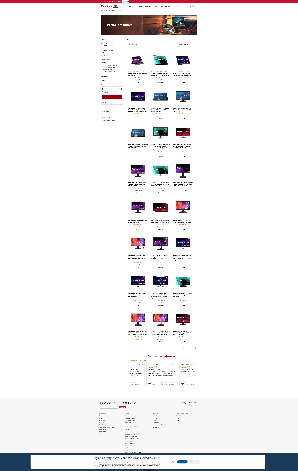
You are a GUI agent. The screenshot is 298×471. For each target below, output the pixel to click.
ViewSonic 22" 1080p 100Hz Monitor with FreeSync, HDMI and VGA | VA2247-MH (182, 333)
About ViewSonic (157, 416)
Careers (155, 420)
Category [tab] (103, 62)
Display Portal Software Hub (132, 438)
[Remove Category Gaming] (102, 50)
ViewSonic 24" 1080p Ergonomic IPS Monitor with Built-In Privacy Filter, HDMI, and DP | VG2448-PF (183, 184)
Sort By (180, 44)
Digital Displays (103, 431)
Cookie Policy (105, 459)
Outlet (155, 6)
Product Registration (130, 434)
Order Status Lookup (130, 420)
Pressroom (178, 420)
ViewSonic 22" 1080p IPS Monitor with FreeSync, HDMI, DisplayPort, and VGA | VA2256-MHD (182, 146)
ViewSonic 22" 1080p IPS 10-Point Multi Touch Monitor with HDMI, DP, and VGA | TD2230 (160, 110)
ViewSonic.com (104, 1)
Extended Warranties (130, 443)
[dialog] (149, 462)
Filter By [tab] (129, 40)
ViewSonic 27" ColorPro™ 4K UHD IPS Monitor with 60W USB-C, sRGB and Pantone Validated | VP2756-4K (137, 333)
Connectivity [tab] (104, 76)
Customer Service (129, 432)
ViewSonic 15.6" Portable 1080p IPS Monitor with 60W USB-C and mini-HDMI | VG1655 (137, 73)
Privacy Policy (99, 459)
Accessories (148, 6)
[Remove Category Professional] (102, 52)
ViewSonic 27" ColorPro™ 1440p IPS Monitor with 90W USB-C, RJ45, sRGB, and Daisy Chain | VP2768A (137, 257)
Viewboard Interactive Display (107, 427)
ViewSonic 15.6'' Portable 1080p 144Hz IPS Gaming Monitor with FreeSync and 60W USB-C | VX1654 (182, 73)
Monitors (131, 6)
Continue (122, 407)
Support (175, 6)
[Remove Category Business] (102, 45)
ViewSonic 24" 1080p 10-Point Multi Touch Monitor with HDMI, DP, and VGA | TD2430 (138, 146)
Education (113, 1)
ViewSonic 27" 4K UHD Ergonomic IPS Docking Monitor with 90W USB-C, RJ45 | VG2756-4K (138, 220)
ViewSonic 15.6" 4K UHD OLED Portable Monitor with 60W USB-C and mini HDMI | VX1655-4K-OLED (160, 73)
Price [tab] (102, 84)
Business (120, 1)
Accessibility (128, 450)
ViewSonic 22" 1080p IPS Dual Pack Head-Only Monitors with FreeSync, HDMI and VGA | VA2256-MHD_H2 (160, 220)
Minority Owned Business (159, 425)
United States (195, 403)
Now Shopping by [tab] (105, 43)
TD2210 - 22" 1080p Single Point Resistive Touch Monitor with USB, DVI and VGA (182, 110)
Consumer (126, 1)
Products (108, 10)
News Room (179, 416)
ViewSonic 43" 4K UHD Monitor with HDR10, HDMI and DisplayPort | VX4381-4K (182, 295)
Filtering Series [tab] (105, 111)
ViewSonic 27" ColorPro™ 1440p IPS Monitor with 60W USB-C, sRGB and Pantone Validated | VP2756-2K (160, 333)
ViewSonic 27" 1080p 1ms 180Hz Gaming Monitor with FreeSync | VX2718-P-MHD (137, 295)
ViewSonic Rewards (165, 6)
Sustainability (156, 422)
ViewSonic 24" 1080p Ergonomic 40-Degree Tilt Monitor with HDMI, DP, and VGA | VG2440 (160, 257)
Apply (112, 97)
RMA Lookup (128, 422)
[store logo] (109, 6)
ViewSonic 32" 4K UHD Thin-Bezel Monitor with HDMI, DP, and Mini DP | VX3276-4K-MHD (160, 184)
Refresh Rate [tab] (104, 107)
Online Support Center (130, 429)
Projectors (139, 6)
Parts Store (102, 425)
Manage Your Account (130, 416)
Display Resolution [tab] (106, 102)
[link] (162, 383)
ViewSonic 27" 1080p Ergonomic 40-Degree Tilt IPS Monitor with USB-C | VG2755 (137, 184)
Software (101, 434)
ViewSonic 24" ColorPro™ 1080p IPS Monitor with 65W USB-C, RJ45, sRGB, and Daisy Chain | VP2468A (182, 220)
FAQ (126, 445)
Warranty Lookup (129, 441)
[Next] (135, 348)
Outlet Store (102, 422)
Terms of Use (114, 459)
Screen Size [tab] (104, 80)
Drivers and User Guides (131, 436)
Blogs (177, 418)
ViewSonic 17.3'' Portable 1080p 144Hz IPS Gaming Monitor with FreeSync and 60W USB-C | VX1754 (137, 110)
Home (102, 10)
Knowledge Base (129, 447)
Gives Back (156, 427)
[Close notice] (263, 462)
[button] (138, 82)
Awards (155, 418)
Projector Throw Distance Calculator (134, 452)
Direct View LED (103, 429)
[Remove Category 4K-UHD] (102, 47)
